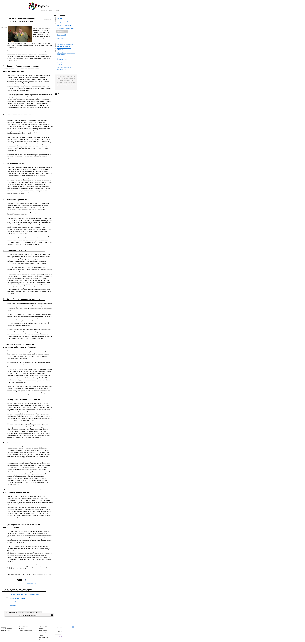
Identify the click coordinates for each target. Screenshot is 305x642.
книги (57, 84)
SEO (66, 84)
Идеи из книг (41, 639)
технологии (62, 80)
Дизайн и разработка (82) (64, 25)
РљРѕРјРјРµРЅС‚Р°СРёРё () (34, 612)
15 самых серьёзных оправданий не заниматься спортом (25, 594)
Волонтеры (13, 605)
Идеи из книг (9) (61, 38)
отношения (68, 78)
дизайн (73, 86)
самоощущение (69, 80)
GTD (69, 84)
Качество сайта (61, 86)
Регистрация (62, 15)
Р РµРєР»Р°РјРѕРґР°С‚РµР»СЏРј (25, 630)
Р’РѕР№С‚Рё (3, 627)
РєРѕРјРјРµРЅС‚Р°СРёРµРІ (30, 583)
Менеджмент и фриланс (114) (65, 28)
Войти (55, 15)
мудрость (62, 84)
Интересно (41, 635)
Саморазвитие (41, 628)
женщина (73, 84)
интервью (59, 76)
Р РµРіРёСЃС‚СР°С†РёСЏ (6, 628)
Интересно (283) (61, 35)
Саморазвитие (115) (62, 22)
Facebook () (22, 612)
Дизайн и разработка (43, 630)
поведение (73, 76)
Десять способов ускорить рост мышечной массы (65, 58)
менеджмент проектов (69, 82)
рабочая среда (61, 78)
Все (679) (59, 18)
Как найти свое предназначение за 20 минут (66, 63)
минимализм (60, 82)
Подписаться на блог (63, 93)
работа (73, 78)
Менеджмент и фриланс (43, 632)
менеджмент (66, 76)
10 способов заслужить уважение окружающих (66, 53)
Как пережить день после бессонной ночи (64, 68)
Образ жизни (41, 633)
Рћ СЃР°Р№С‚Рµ (22, 628)
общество (68, 86)
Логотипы (66, 88)
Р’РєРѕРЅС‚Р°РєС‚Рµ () (11, 612)
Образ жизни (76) (62, 31)
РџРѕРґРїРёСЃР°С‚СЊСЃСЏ (6, 630)
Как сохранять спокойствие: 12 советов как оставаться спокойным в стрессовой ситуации (65, 47)
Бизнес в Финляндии (15, 602)
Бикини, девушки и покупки (17, 598)
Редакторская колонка (43, 637)
